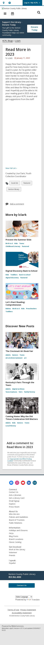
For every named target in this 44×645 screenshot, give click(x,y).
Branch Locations (16, 539)
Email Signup (14, 501)
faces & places (11, 392)
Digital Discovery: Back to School (21, 271)
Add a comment (17, 204)
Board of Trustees (17, 520)
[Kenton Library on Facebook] (11, 483)
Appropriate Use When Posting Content (19, 460)
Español (12, 563)
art (25, 358)
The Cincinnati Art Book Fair (19, 351)
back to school (24, 275)
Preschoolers (31, 309)
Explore (12, 504)
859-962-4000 (15, 577)
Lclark (18, 40)
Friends (12, 555)
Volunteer (13, 552)
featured (26, 183)
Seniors (15, 355)
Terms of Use (13, 610)
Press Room (14, 506)
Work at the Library (17, 549)
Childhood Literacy (13, 246)
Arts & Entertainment (14, 358)
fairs (20, 392)
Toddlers (14, 275)
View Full (11, 168)
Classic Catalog (15, 542)
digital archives (18, 389)
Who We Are (14, 514)
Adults (8, 355)
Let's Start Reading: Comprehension (15, 303)
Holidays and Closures (18, 530)
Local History (11, 426)
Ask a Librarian (15, 495)
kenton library (13, 189)
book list (14, 183)
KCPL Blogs (7, 40)
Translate (36, 599)
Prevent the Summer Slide (18, 239)
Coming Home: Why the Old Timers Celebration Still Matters (22, 417)
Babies (8, 309)
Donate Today (34, 28)
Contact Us (13, 492)
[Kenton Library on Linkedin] (29, 483)
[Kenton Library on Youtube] (23, 483)
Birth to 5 (9, 243)
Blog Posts (13, 536)
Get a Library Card (16, 498)
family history (29, 392)
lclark (10, 58)
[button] (3, 2)
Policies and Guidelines (18, 517)
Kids (16, 243)
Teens (21, 243)
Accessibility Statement (22, 613)
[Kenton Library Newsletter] (35, 483)
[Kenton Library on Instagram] (17, 483)
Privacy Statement (28, 610)
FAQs (11, 533)
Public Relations (15, 523)
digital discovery (12, 278)
